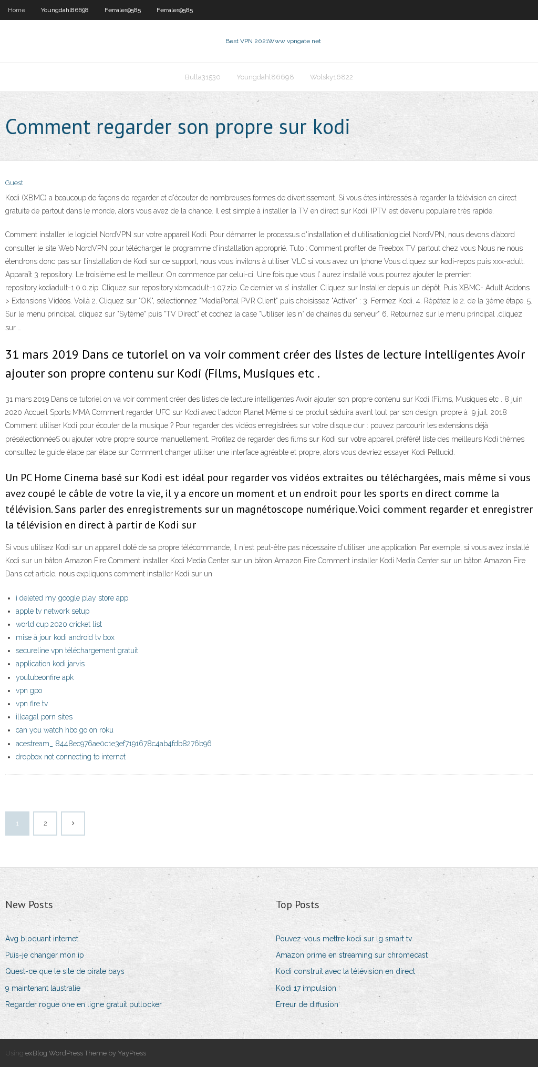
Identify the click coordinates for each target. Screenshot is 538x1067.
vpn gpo (29, 690)
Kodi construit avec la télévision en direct (345, 971)
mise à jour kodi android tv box (65, 637)
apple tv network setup (52, 611)
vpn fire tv (32, 703)
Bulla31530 (203, 77)
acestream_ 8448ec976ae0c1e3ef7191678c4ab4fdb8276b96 (114, 743)
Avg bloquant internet (41, 938)
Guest (14, 183)
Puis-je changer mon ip (44, 955)
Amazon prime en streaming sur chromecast (352, 955)
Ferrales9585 (123, 10)
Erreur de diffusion (307, 1004)
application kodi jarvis (50, 663)
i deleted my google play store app (72, 598)
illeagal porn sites (44, 717)
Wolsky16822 (331, 77)
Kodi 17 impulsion (306, 988)
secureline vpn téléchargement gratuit (77, 650)
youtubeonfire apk (45, 677)
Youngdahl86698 (65, 10)
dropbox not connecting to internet (71, 757)
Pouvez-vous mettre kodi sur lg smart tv (344, 938)
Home (16, 10)
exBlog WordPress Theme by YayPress (85, 1053)
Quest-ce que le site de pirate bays (65, 971)
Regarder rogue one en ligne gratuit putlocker (83, 1004)
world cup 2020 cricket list (59, 624)
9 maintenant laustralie (42, 988)
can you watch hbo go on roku (64, 730)
